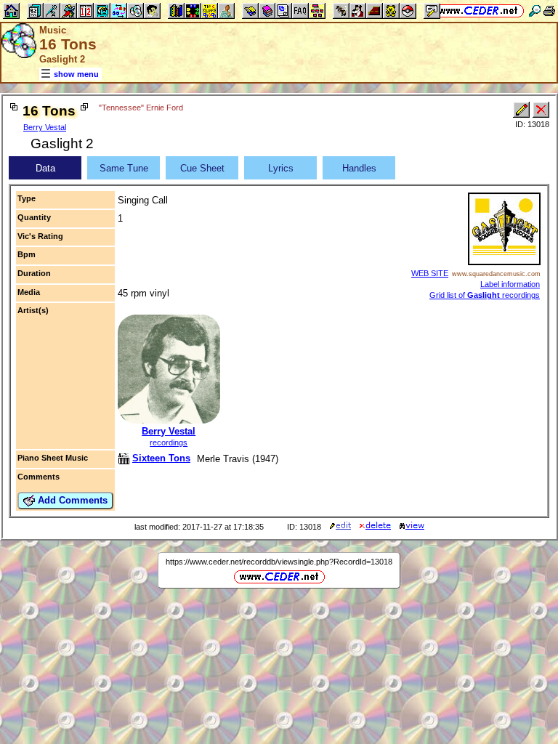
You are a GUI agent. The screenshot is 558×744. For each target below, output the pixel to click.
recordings (168, 442)
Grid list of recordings (484, 295)
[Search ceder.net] (535, 10)
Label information (510, 284)
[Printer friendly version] (549, 10)
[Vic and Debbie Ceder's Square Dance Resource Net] (478, 10)
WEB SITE (429, 273)
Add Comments (71, 500)
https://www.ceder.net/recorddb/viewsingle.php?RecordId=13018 (279, 561)
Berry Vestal (44, 127)
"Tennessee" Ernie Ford (141, 107)
